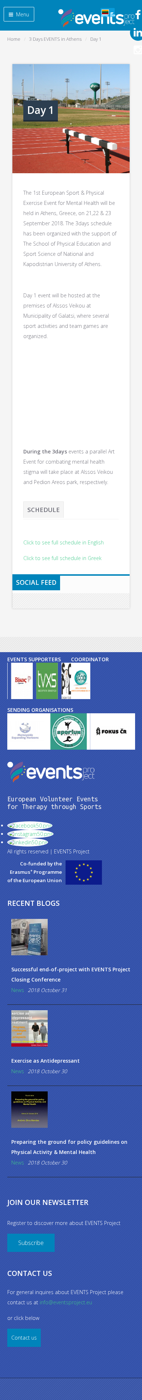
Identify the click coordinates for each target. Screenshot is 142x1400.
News (17, 990)
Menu (22, 14)
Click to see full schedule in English (63, 542)
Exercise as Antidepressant (45, 1060)
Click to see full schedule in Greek (62, 558)
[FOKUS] (101, 731)
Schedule (43, 509)
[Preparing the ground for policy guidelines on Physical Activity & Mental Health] (75, 1109)
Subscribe (31, 1243)
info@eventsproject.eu (66, 1302)
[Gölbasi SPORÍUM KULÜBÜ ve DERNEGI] (58, 731)
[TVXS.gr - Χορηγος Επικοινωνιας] (47, 681)
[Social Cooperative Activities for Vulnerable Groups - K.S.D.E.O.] (80, 681)
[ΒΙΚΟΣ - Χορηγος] (21, 681)
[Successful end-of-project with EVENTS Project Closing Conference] (75, 937)
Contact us (24, 1337)
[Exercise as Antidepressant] (75, 1028)
